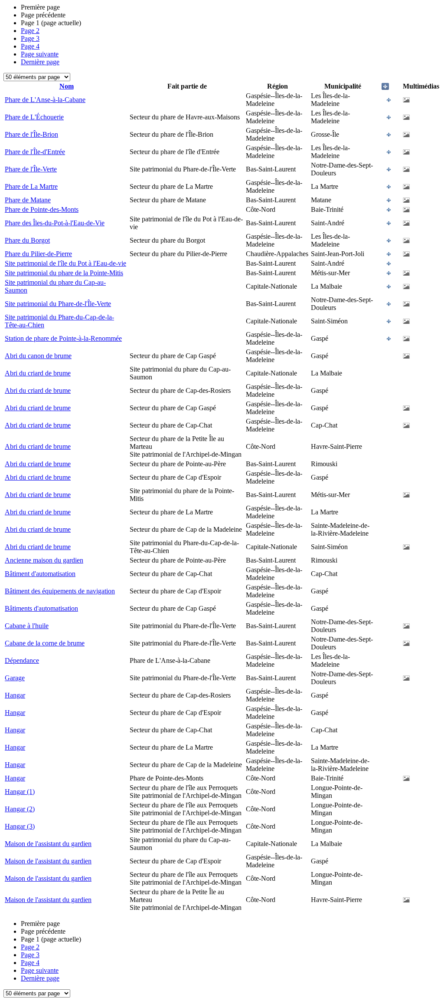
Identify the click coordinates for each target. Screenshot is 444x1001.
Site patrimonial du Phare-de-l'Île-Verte (58, 303)
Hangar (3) (20, 826)
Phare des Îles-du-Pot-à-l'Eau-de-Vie (54, 223)
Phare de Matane (28, 200)
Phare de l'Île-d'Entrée (35, 151)
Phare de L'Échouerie (34, 117)
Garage (15, 678)
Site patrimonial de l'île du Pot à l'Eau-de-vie (65, 263)
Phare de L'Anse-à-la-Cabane (45, 99)
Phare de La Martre (31, 186)
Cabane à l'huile (27, 625)
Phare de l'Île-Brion (31, 134)
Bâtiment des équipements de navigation (60, 591)
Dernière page (40, 62)
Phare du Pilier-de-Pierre (38, 253)
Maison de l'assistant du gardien (48, 843)
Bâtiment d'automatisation (40, 573)
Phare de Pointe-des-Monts (41, 209)
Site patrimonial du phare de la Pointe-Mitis (64, 273)
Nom (66, 86)
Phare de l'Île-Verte (31, 169)
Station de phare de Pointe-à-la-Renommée (63, 338)
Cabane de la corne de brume (45, 643)
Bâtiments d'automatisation (41, 608)
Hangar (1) (20, 791)
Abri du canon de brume (38, 355)
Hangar (15, 695)
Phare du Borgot (27, 240)
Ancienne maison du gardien (44, 560)
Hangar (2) (20, 809)
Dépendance (22, 660)
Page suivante (40, 54)
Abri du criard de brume (38, 373)
